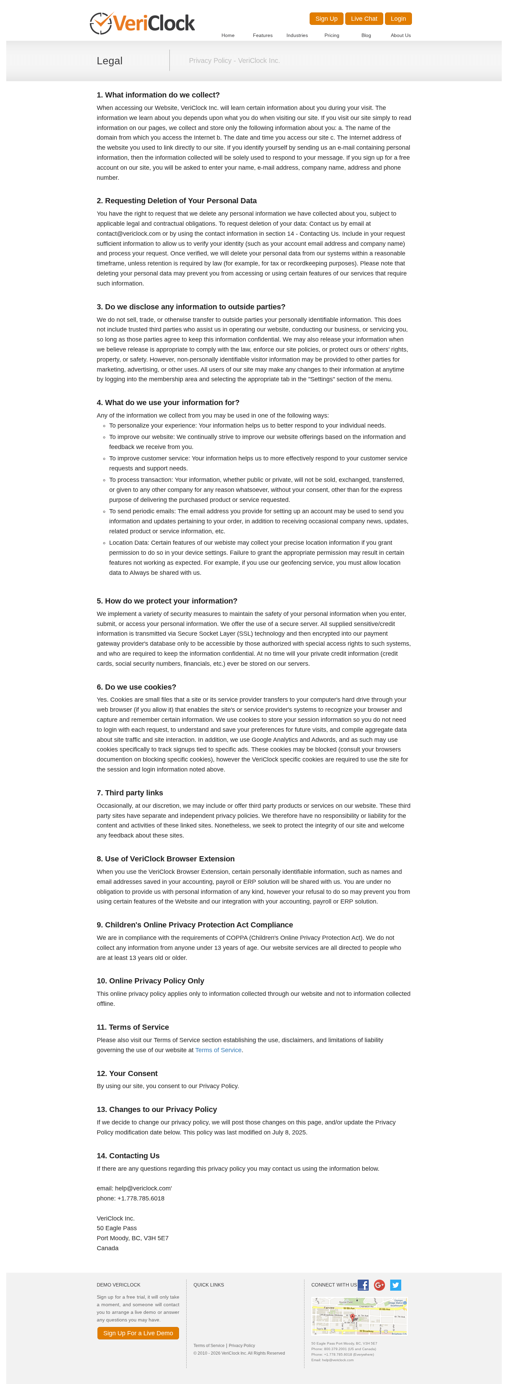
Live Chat (364, 18)
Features (263, 35)
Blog (366, 35)
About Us (401, 35)
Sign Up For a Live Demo (138, 1333)
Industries (297, 35)
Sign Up (327, 18)
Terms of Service (218, 1050)
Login (398, 18)
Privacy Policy (242, 1345)
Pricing (331, 35)
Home (228, 35)
